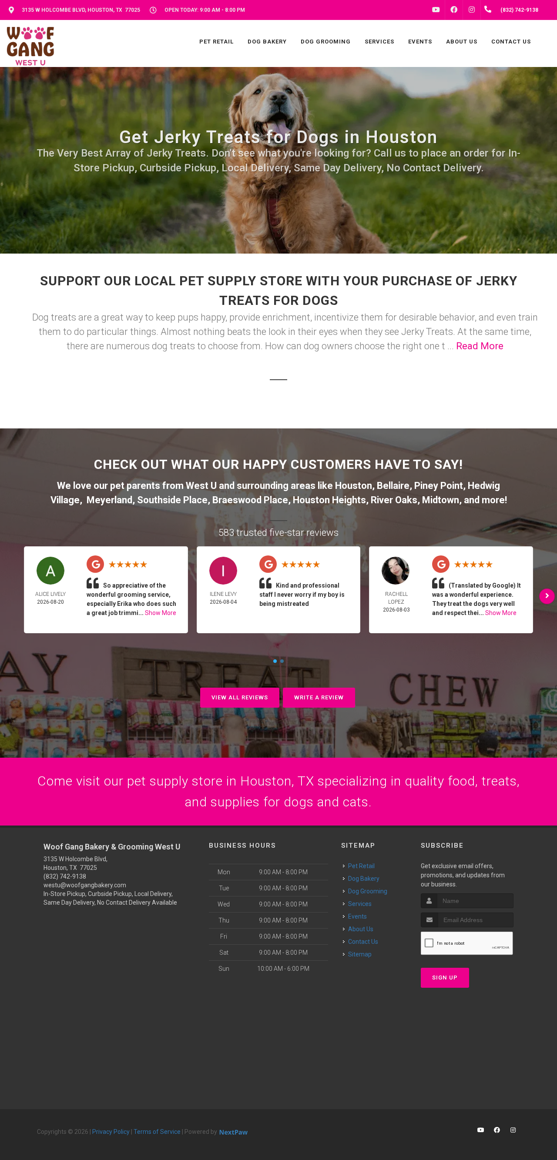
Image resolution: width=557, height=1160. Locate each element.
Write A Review (319, 697)
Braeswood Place (250, 500)
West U (201, 485)
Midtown (440, 500)
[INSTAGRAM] (471, 10)
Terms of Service (157, 1131)
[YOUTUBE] (436, 10)
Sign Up (445, 977)
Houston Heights (329, 500)
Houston (353, 485)
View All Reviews (239, 697)
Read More (479, 346)
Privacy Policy (111, 1131)
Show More (160, 612)
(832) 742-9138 (65, 876)
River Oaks (394, 500)
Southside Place (172, 500)
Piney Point (438, 485)
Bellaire (393, 485)
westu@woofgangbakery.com (85, 885)
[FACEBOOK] (454, 10)
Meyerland (109, 500)
